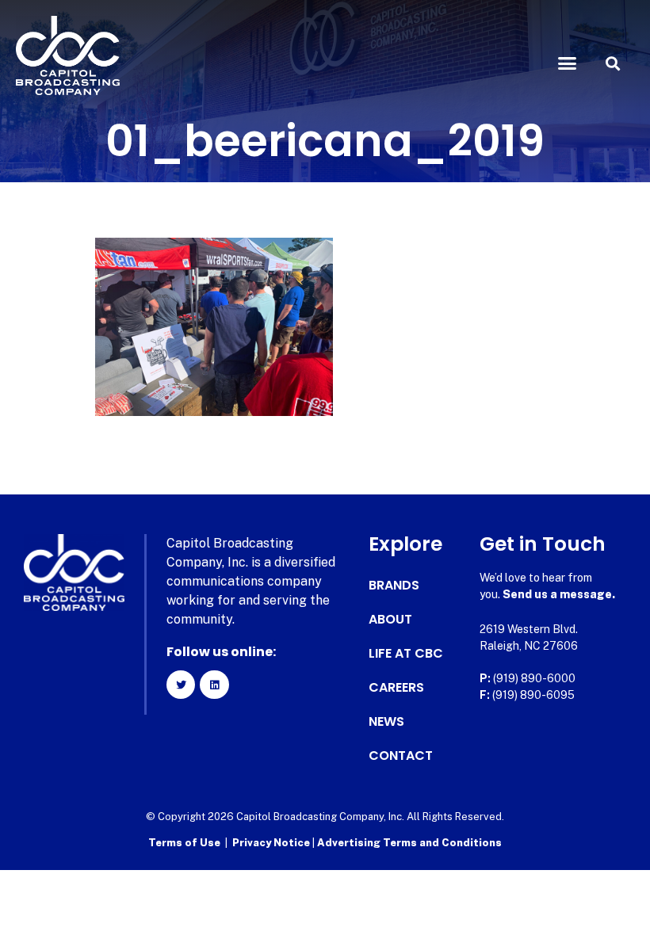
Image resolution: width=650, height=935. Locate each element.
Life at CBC (406, 654)
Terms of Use (184, 843)
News (386, 722)
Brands (394, 585)
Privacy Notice (272, 843)
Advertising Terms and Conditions (409, 843)
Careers (396, 688)
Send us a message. (559, 594)
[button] (567, 63)
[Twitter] (180, 684)
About (390, 620)
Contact (401, 756)
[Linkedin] (214, 684)
